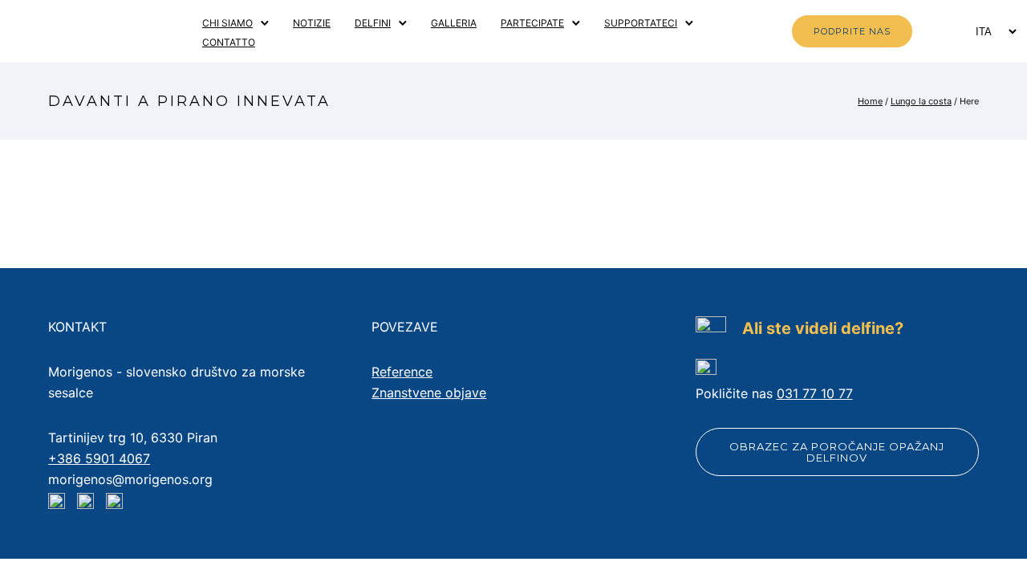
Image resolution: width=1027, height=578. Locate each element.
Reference (401, 372)
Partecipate (532, 23)
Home (870, 101)
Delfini (373, 23)
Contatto (228, 42)
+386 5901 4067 (99, 458)
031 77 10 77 (815, 393)
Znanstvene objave (428, 393)
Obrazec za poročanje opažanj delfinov (836, 452)
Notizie (312, 23)
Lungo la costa (921, 101)
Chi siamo (227, 23)
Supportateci (640, 23)
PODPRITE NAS (852, 31)
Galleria (454, 23)
